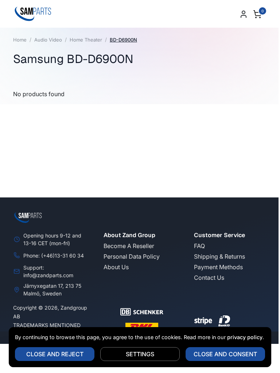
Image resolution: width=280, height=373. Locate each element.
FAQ (199, 246)
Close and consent (222, 354)
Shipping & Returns (219, 256)
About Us (116, 267)
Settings (137, 354)
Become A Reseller (129, 246)
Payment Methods (218, 267)
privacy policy (242, 337)
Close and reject (52, 354)
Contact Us (209, 277)
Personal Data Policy (132, 256)
